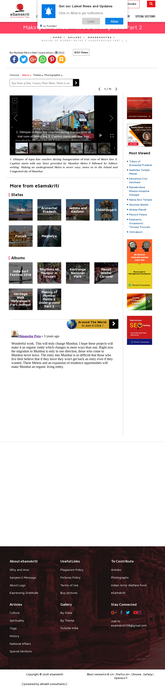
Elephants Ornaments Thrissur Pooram (139, 223)
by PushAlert (50, 26)
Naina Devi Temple (140, 199)
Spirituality (17, 620)
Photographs (120, 577)
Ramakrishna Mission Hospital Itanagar (139, 191)
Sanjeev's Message (23, 577)
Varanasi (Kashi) (138, 204)
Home (57, 37)
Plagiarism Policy (72, 569)
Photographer (52, 75)
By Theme (67, 620)
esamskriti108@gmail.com (129, 625)
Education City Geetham (138, 180)
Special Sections (21, 651)
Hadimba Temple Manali (139, 171)
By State (66, 612)
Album (26, 75)
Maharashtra (100, 37)
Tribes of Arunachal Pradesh (140, 163)
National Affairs (20, 643)
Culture (15, 612)
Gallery (75, 37)
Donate (131, 3)
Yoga (13, 628)
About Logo (17, 585)
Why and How (19, 569)
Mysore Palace (138, 214)
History (14, 636)
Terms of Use (69, 585)
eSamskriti (118, 592)
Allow (114, 21)
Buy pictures (69, 592)
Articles (116, 569)
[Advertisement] (82, 496)
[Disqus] (63, 382)
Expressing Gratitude (24, 592)
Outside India (69, 628)
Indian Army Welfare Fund (129, 585)
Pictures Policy (70, 577)
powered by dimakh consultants (44, 684)
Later (91, 21)
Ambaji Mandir (138, 209)
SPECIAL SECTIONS (145, 16)
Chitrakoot (136, 231)
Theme (37, 75)
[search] (151, 4)
